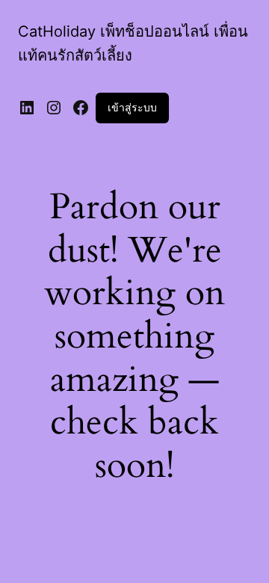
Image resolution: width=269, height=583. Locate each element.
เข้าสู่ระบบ (132, 107)
